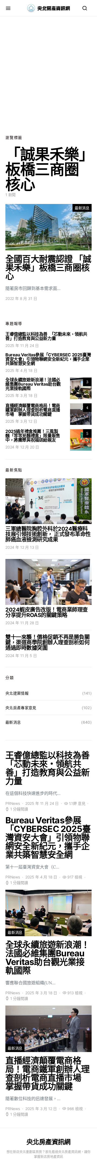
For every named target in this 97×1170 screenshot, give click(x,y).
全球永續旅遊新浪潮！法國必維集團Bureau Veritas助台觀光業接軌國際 (33, 384)
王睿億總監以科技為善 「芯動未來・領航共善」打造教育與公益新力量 (46, 336)
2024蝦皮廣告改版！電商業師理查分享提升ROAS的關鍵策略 (46, 612)
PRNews (12, 803)
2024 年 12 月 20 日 (22, 447)
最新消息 (82, 208)
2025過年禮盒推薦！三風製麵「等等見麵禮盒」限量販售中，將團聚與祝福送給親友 (32, 436)
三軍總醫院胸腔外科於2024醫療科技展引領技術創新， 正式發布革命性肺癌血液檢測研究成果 (48, 534)
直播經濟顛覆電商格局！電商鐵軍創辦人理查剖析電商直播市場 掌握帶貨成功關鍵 (32, 410)
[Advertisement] (48, 75)
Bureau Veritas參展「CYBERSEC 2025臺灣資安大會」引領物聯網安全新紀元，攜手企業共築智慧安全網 (48, 359)
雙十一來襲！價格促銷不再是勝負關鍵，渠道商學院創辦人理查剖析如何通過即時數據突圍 (47, 642)
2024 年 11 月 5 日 (21, 655)
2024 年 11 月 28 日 (22, 622)
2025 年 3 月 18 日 (21, 395)
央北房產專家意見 (20, 707)
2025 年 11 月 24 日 (22, 345)
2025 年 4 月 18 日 (21, 370)
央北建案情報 (17, 693)
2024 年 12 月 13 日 (22, 547)
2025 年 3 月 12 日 (21, 421)
